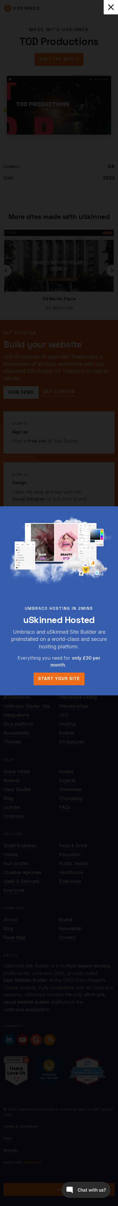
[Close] (111, 7)
